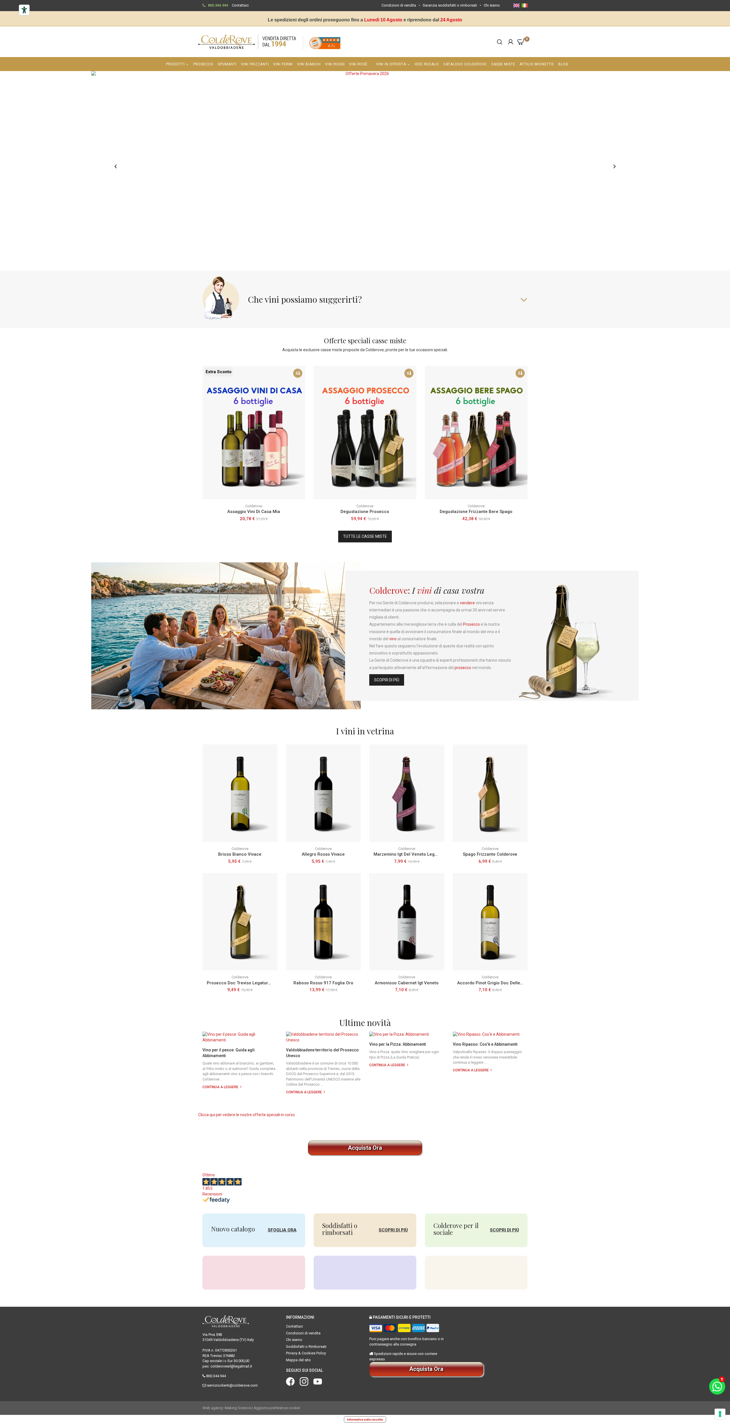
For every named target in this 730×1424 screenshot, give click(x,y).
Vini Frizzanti (255, 64)
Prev (115, 167)
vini (424, 590)
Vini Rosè (358, 64)
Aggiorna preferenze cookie (277, 1408)
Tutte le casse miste (365, 536)
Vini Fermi (283, 64)
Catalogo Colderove (465, 64)
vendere (467, 603)
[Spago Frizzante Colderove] (490, 793)
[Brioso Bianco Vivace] (239, 793)
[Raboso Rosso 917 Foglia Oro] (323, 921)
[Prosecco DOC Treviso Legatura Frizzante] (239, 921)
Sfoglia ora (282, 1230)
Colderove (388, 590)
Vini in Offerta (391, 64)
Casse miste (503, 64)
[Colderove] (247, 41)
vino (393, 639)
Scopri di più (386, 680)
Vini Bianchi (309, 64)
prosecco (463, 667)
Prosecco (203, 64)
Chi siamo (492, 5)
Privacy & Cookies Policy (306, 1353)
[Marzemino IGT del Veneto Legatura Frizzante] (406, 793)
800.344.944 (218, 5)
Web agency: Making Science (226, 1408)
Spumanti (227, 64)
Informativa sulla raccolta (365, 1419)
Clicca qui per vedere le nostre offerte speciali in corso (246, 1114)
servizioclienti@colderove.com (232, 1385)
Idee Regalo (427, 64)
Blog (563, 64)
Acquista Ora (365, 1147)
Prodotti (175, 64)
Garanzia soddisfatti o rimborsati (450, 5)
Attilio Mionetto (537, 64)
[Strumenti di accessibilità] (24, 10)
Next (614, 167)
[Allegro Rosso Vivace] (323, 793)
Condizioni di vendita (399, 5)
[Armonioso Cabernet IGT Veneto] (406, 921)
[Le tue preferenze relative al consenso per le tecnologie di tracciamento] (720, 1414)
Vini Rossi (335, 64)
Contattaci (240, 5)
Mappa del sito (298, 1360)
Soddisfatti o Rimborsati (306, 1346)
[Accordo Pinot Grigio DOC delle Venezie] (490, 921)
